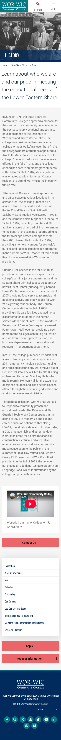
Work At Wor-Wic (13, 573)
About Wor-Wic (18, 65)
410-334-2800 (31, 699)
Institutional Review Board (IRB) (19, 615)
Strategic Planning (13, 630)
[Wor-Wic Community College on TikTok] (38, 719)
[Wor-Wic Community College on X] (23, 719)
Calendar (9, 587)
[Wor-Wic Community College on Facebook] (7, 719)
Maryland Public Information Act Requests (24, 623)
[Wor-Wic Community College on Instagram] (15, 719)
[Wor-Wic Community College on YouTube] (46, 719)
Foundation (10, 566)
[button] (38, 4)
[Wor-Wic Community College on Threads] (26, 726)
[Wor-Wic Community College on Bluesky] (34, 726)
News (7, 580)
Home (4, 65)
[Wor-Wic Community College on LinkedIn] (54, 719)
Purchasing (10, 594)
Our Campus (10, 601)
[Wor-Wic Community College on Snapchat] (30, 719)
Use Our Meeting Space (15, 608)
